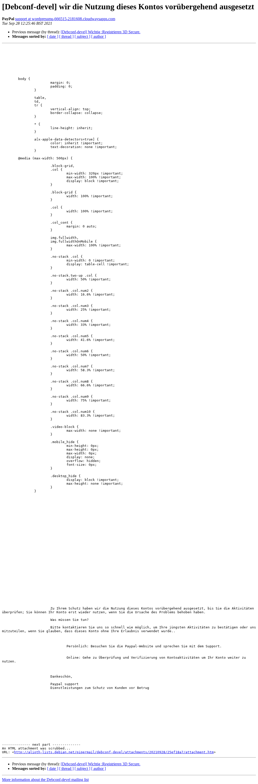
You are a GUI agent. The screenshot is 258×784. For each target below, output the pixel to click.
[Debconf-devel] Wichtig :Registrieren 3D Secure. (100, 32)
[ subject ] (82, 36)
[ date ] (52, 36)
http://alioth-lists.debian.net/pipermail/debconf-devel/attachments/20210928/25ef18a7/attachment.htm (114, 752)
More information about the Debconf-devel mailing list (45, 779)
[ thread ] (66, 36)
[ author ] (98, 36)
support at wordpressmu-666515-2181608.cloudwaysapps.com (65, 19)
